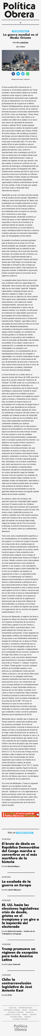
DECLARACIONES (16, 1017)
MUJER (24, 1010)
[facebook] (13, 74)
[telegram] (23, 74)
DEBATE (25, 1014)
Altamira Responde (20, 1019)
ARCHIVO (33, 1014)
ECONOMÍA (33, 1010)
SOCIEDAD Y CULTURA (15, 1012)
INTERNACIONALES (20, 31)
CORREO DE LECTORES (12, 1014)
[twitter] (18, 74)
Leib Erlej (24, 42)
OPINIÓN (27, 1017)
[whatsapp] (27, 74)
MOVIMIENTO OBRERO (12, 1010)
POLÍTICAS (12, 1007)
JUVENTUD (29, 1012)
